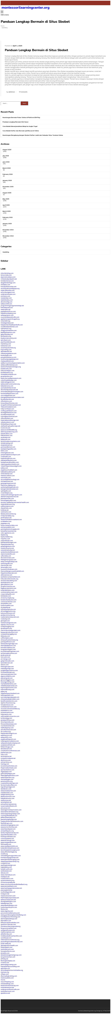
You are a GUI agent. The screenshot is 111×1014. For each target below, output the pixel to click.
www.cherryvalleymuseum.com (11, 378)
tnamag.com (5, 764)
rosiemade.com (6, 456)
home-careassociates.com (9, 525)
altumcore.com (6, 760)
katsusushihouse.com (8, 613)
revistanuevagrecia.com (8, 623)
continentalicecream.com (9, 592)
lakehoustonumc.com (8, 796)
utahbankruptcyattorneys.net (10, 426)
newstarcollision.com (8, 476)
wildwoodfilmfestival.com (9, 365)
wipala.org (4, 535)
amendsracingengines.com (10, 825)
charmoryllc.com (6, 565)
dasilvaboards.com (7, 583)
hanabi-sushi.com (6, 869)
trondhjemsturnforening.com (10, 917)
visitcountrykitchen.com (8, 674)
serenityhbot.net (6, 802)
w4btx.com (4, 468)
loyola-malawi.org (6, 537)
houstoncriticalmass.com (9, 569)
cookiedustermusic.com (8, 707)
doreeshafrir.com (6, 628)
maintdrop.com (6, 344)
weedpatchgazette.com (8, 449)
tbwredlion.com (6, 921)
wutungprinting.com (7, 682)
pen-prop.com (5, 808)
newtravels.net (5, 309)
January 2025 (7, 223)
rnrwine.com (5, 963)
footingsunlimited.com (8, 837)
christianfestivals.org (7, 672)
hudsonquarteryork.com (9, 907)
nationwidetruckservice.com (10, 716)
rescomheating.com (7, 982)
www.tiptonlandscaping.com (10, 859)
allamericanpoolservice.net (9, 497)
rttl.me (3, 980)
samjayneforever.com (8, 930)
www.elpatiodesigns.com (9, 905)
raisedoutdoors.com (7, 422)
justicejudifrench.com (8, 642)
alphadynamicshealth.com (9, 945)
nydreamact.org (6, 329)
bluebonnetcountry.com (9, 338)
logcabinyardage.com (8, 787)
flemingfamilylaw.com (8, 961)
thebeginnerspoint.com (8, 560)
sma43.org (4, 854)
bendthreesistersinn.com (9, 701)
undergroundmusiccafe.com (10, 989)
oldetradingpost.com (8, 382)
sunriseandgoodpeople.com (10, 697)
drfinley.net (4, 959)
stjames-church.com (7, 625)
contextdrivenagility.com (9, 634)
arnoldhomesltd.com (7, 414)
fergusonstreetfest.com (8, 928)
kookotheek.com (6, 355)
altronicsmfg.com (6, 302)
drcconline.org (5, 731)
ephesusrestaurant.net (8, 900)
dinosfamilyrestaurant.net (9, 390)
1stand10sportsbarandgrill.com (11, 466)
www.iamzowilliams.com (9, 886)
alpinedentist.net (6, 351)
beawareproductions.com (9, 632)
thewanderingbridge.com (9, 644)
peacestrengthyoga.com (9, 819)
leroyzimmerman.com (8, 957)
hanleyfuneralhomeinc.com (10, 462)
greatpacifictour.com (7, 720)
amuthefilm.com (6, 604)
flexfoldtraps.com (6, 823)
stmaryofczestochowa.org (9, 640)
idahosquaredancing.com (9, 432)
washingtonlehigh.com (8, 865)
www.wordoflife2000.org (9, 430)
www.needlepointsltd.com (9, 846)
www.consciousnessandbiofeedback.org (14, 884)
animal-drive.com (6, 762)
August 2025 (7, 193)
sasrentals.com (6, 477)
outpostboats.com (7, 541)
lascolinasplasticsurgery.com (10, 850)
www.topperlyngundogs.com (10, 814)
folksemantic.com (6, 435)
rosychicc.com (5, 539)
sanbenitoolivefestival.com (9, 552)
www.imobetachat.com (8, 791)
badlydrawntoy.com (7, 795)
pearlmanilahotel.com (8, 342)
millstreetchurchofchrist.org (10, 940)
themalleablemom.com (8, 646)
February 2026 (8, 174)
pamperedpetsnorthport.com (10, 455)
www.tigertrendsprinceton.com (11, 810)
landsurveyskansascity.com (10, 833)
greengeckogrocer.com (8, 483)
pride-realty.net (6, 943)
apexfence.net (5, 993)
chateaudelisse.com (7, 361)
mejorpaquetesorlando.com (10, 464)
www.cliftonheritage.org (9, 852)
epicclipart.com (6, 340)
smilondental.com (6, 474)
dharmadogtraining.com (9, 976)
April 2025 (6, 205)
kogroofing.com (6, 350)
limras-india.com (6, 275)
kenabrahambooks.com (8, 600)
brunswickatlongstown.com (10, 651)
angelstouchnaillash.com (9, 470)
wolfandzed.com (6, 871)
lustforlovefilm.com (7, 605)
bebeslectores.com (7, 386)
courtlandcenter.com (7, 726)
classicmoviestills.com (8, 554)
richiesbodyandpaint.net (9, 279)
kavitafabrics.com (6, 710)
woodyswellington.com (8, 901)
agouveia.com (5, 968)
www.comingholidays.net (9, 562)
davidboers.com (6, 789)
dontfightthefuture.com (8, 413)
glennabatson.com (7, 584)
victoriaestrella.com (7, 722)
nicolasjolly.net (5, 607)
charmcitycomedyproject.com (10, 630)
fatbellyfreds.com (6, 903)
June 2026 (6, 162)
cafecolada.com (6, 556)
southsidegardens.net (8, 892)
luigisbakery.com (6, 867)
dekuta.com (4, 873)
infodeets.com (5, 285)
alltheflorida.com (6, 934)
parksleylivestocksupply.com (10, 529)
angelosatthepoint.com (8, 739)
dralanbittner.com (6, 445)
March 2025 (7, 211)
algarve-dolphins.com (8, 676)
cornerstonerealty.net (8, 882)
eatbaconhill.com (6, 304)
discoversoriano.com (7, 558)
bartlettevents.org (7, 372)
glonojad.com (5, 621)
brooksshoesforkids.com (9, 766)
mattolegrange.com (7, 668)
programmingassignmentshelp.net (12, 306)
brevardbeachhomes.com (9, 403)
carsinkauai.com (6, 938)
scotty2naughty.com (7, 626)
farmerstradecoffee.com (9, 785)
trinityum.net (5, 894)
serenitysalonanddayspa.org (10, 288)
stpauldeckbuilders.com (8, 835)
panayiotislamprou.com (8, 357)
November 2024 (8, 236)
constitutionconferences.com (10, 751)
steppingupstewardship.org (10, 861)
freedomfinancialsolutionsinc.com (12, 821)
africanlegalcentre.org (8, 611)
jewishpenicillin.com (7, 498)
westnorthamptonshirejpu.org (11, 367)
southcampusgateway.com (9, 359)
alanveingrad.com (6, 678)
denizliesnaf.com (6, 749)
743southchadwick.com (8, 407)
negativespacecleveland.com (10, 693)
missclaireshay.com (7, 273)
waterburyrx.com (6, 735)
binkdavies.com (6, 596)
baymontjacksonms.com (9, 688)
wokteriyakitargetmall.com (9, 487)
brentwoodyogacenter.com (9, 858)
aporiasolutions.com (7, 770)
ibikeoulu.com (5, 636)
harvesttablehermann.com (9, 393)
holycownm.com (6, 714)
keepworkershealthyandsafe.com (12, 325)
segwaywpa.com (6, 772)
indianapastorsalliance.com (10, 741)
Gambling (6, 252)
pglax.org (4, 691)
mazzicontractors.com (8, 896)
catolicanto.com (6, 512)
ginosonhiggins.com (7, 680)
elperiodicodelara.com (8, 277)
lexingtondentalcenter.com (9, 489)
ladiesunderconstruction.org (10, 384)
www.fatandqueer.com (8, 829)
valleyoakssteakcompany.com (10, 743)
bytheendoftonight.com (8, 542)
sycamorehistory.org (7, 880)
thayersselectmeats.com (9, 768)
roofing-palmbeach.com (9, 411)
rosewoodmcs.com (7, 879)
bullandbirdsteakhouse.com (10, 848)
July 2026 (6, 156)
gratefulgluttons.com (8, 546)
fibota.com (4, 909)
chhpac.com (5, 974)
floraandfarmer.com (7, 399)
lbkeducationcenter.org (8, 514)
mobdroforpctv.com (7, 548)
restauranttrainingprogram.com (11, 495)
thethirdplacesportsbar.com (10, 898)
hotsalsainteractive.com (8, 287)
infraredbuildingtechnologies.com (12, 392)
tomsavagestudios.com (8, 500)
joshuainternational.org (8, 804)
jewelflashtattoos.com (8, 332)
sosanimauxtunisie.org (8, 348)
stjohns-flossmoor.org (8, 703)
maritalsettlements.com (8, 684)
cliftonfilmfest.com (7, 418)
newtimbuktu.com (7, 300)
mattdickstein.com (7, 793)
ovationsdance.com (7, 506)
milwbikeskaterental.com (9, 686)
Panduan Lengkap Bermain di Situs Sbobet (36, 50)
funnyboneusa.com (7, 705)
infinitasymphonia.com (8, 609)
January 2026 (7, 180)
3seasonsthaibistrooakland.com (11, 519)
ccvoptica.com (5, 863)
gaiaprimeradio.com (7, 661)
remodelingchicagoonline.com (11, 856)
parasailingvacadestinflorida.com (12, 942)
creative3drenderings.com (9, 783)
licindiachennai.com (7, 281)
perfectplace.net (6, 518)
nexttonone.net (6, 800)
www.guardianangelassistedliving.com (13, 915)
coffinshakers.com (7, 638)
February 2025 (8, 217)
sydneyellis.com (6, 491)
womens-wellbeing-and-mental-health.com (15, 502)
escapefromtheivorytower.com (11, 405)
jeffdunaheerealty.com (8, 817)
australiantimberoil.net (8, 388)
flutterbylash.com (6, 947)
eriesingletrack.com (7, 453)
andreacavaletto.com (8, 527)
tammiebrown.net (7, 663)
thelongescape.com (7, 667)
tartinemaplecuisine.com (9, 653)
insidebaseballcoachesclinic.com (11, 936)
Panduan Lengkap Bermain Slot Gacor (16, 122)
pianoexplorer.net (6, 890)
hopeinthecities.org (7, 544)
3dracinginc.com (6, 567)
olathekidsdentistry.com (9, 460)
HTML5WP (106, 1011)
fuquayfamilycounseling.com (10, 966)
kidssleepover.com (7, 308)
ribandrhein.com (6, 508)
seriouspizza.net (6, 756)
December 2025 (8, 186)
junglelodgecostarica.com (9, 670)
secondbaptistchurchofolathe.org (12, 970)
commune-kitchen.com (8, 602)
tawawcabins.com (6, 434)
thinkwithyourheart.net (8, 424)
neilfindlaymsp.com (7, 728)
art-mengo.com (6, 659)
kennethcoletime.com (8, 647)
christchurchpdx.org (7, 598)
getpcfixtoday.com (7, 334)
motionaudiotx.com (7, 978)
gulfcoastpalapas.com (8, 773)
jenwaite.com (5, 953)
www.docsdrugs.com (8, 840)
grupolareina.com (6, 376)
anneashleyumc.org (7, 831)
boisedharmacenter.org (8, 531)
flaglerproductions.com (8, 588)
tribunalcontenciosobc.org (9, 579)
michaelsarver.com (7, 481)
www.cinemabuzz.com (8, 875)
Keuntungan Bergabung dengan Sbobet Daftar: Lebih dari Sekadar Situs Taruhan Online (33, 135)
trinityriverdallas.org (7, 516)
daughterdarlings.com (8, 283)
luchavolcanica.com (7, 712)
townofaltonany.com (7, 689)
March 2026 (7, 168)
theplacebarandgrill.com (9, 733)
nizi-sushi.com (5, 657)
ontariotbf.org (5, 321)
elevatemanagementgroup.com (11, 955)
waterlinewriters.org (7, 777)
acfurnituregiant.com (8, 292)
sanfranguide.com (7, 563)
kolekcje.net (5, 510)
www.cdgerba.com (7, 911)
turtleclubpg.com (6, 718)
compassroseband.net (8, 758)
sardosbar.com (5, 437)
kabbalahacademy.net (8, 472)
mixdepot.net (5, 877)
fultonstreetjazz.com (7, 371)
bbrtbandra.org (6, 336)
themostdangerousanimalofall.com (12, 571)
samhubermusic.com (8, 991)
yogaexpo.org (5, 523)
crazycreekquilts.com (8, 594)
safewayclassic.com (7, 315)
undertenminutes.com (8, 294)
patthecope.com (6, 752)
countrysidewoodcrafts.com (10, 317)
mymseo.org (5, 972)
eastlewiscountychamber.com (10, 577)
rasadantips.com (6, 298)
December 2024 (8, 230)
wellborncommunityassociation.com (13, 363)
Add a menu (5, 15)
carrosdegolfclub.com (8, 395)
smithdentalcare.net (7, 987)
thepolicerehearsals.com (9, 573)
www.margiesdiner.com (8, 842)
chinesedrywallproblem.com (10, 699)
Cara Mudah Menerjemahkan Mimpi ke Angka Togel (20, 126)
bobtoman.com (6, 346)
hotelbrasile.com (6, 369)
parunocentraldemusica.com (10, 913)
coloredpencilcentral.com (9, 416)
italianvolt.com (5, 439)
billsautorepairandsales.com (10, 922)
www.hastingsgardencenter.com (11, 888)
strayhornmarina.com (8, 586)
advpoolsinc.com (6, 737)
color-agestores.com (7, 533)
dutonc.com (5, 665)
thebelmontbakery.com (8, 313)
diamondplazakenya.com (9, 919)
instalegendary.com (7, 323)
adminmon (11, 92)
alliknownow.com (6, 575)
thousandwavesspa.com (9, 724)
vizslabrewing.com (7, 443)
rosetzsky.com (5, 619)
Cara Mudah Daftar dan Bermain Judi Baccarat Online (21, 131)
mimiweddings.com (7, 984)
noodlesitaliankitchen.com (9, 327)
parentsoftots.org (6, 781)
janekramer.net (6, 655)
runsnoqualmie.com (7, 838)
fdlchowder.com (6, 844)
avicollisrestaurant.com (8, 730)
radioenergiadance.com (8, 353)
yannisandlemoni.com (8, 447)
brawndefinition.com (7, 590)
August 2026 (7, 149)
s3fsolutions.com (6, 401)
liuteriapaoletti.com (7, 695)
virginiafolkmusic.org (8, 504)
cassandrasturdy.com (8, 550)
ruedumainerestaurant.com (10, 617)
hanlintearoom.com (7, 949)
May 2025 (6, 199)
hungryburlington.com (8, 649)
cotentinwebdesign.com (9, 380)
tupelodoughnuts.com (8, 458)
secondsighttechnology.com (10, 479)
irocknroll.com (5, 428)
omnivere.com (5, 296)
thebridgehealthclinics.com (10, 775)
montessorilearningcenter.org (26, 7)
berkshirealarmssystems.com (10, 441)
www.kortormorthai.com (9, 827)
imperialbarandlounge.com (10, 420)
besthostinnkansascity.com (10, 985)
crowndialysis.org (6, 493)
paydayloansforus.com (8, 311)
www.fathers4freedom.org (9, 812)
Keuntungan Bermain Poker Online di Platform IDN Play (21, 117)
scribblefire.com (6, 521)
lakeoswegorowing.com (8, 964)
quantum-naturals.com (8, 924)
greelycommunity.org (8, 615)
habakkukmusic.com (7, 798)
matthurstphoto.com (8, 932)
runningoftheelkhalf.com (9, 816)
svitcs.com (4, 754)
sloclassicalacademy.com (9, 581)
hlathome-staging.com (8, 485)
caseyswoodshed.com (8, 745)
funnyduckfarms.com (8, 951)
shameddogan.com (7, 779)
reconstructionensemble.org (10, 709)
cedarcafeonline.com (7, 290)
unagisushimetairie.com (9, 330)
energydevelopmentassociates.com (12, 397)
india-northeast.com (7, 409)
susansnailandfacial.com (9, 806)
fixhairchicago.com (7, 747)
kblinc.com (4, 451)
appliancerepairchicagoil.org (10, 319)
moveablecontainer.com (8, 374)
